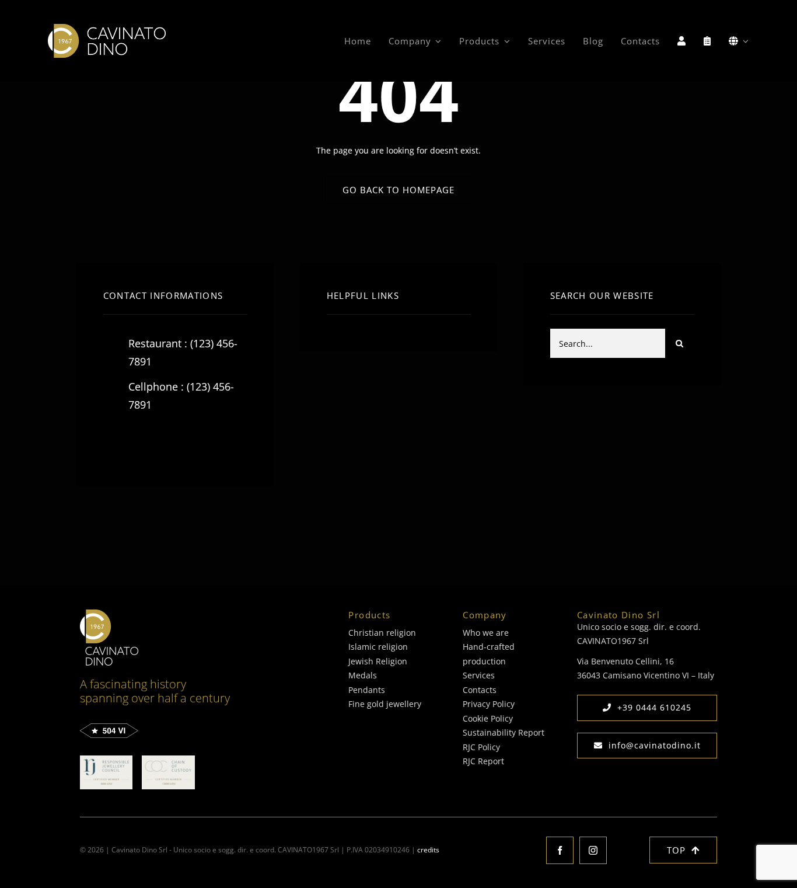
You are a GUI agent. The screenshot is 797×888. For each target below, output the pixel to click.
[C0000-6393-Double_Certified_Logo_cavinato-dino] (168, 759)
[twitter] (148, 442)
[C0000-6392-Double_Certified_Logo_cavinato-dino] (106, 759)
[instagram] (180, 442)
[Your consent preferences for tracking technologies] (58, 877)
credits (428, 850)
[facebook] (116, 442)
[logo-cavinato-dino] (107, 27)
